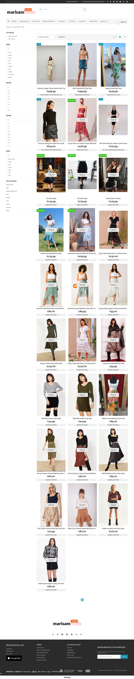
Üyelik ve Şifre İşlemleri (43, 650)
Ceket (7, 204)
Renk (8, 44)
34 (9, 145)
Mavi (9, 175)
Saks (9, 164)
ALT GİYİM (72, 21)
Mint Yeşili (11, 74)
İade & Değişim (41, 657)
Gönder (124, 656)
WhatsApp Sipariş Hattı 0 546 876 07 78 (18, 1)
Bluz (7, 194)
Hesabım (69, 647)
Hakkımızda (9, 651)
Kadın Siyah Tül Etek (113, 198)
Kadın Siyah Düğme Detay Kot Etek (51, 583)
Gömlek (8, 197)
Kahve (10, 55)
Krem (9, 58)
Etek (7, 188)
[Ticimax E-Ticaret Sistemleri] (67, 678)
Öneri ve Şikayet (41, 655)
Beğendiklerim (71, 652)
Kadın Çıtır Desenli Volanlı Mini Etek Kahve (82, 528)
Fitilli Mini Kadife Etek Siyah (51, 418)
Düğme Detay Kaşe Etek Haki (51, 363)
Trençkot (8, 207)
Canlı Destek (40, 647)
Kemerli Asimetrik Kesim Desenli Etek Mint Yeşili (51, 308)
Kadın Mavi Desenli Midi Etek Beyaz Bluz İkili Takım (82, 253)
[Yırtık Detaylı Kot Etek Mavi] (82, 65)
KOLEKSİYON (36, 21)
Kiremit (10, 66)
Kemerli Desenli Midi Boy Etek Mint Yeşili (82, 308)
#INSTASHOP (93, 21)
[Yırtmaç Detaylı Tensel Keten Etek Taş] (51, 65)
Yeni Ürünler (11, 39)
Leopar (10, 71)
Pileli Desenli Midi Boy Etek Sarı (113, 418)
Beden (8, 83)
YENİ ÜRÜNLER (24, 21)
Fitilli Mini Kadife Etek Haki (82, 418)
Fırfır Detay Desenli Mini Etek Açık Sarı (51, 528)
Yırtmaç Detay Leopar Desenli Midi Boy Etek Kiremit (82, 473)
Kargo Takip (70, 655)
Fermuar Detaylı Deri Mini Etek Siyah (51, 143)
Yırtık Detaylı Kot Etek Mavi (82, 88)
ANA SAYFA (9, 21)
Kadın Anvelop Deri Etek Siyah (113, 528)
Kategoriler (11, 181)
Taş (9, 173)
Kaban (8, 210)
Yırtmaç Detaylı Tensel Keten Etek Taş (51, 88)
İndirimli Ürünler (12, 36)
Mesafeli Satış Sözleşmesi (74, 657)
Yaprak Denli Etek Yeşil (113, 88)
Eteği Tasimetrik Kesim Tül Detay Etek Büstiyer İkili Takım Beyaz (82, 363)
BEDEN (8, 115)
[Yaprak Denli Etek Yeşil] (113, 65)
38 (9, 93)
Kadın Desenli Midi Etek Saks (51, 253)
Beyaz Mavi (11, 159)
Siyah (9, 52)
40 (9, 99)
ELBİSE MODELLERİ (48, 21)
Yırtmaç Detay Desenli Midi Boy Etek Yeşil (51, 473)
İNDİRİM (14, 21)
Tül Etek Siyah (51, 198)
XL (9, 110)
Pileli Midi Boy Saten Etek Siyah (113, 473)
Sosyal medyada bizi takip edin (93, 1)
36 (9, 96)
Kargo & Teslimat (41, 660)
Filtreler (10, 32)
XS (9, 131)
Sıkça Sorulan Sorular (42, 652)
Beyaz (10, 77)
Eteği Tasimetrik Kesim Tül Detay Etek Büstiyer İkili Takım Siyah (113, 253)
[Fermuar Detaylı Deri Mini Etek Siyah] (51, 120)
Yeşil (9, 63)
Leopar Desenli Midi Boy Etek (113, 363)
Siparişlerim (70, 650)
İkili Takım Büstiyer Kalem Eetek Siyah (113, 143)
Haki (9, 69)
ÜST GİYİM (61, 21)
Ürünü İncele (58, 69)
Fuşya (10, 167)
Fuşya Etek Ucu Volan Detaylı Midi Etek (82, 143)
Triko (7, 201)
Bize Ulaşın (9, 653)
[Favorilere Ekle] (51, 69)
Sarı (9, 60)
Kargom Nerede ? (73, 1)
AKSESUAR (103, 21)
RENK (8, 151)
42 (9, 90)
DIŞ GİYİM (82, 21)
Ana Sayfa (9, 649)
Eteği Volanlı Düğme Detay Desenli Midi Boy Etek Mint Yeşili (113, 308)
